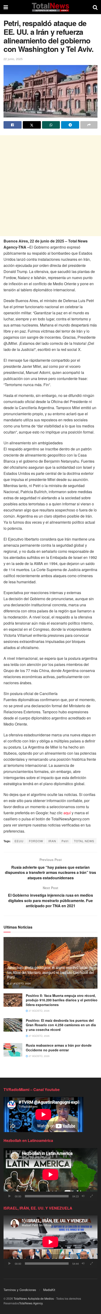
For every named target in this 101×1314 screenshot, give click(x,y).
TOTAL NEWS (84, 841)
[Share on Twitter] (32, 125)
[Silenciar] (83, 1196)
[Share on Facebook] (13, 125)
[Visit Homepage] (50, 7)
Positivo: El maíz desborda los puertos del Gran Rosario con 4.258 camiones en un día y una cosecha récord (61, 1025)
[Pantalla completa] (91, 1196)
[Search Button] (95, 7)
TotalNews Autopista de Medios (34, 1298)
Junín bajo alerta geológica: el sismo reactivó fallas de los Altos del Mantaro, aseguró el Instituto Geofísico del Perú (50, 972)
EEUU (19, 841)
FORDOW (36, 841)
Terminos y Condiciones (20, 1289)
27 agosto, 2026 (20, 983)
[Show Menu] (6, 7)
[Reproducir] (9, 1196)
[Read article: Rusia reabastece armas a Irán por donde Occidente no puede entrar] (13, 1050)
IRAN (52, 841)
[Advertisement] (50, 185)
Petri (65, 841)
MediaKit (49, 1289)
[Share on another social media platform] (88, 125)
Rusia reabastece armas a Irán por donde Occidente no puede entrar (59, 1047)
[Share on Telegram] (70, 125)
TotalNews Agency (31, 1303)
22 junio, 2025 (13, 59)
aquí (67, 812)
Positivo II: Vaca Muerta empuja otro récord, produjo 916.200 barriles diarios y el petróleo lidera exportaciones (61, 1000)
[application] (50, 1174)
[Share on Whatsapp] (51, 125)
